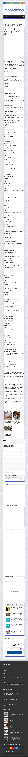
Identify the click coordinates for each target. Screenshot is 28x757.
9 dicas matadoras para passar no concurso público (8, 422)
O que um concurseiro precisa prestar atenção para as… (8, 435)
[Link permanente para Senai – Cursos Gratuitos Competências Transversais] (8, 620)
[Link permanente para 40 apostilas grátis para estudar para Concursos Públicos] (8, 609)
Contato (5, 667)
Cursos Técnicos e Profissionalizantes (14, 24)
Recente (12, 604)
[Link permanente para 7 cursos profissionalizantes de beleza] (6, 720)
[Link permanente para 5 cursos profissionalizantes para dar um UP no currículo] (6, 714)
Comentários (18, 604)
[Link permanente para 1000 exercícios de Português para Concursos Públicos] (8, 632)
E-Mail (5, 454)
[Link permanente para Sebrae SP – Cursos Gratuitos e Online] (8, 626)
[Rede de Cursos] (14, 11)
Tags (23, 604)
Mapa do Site (6, 670)
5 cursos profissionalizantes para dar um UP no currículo (16, 713)
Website (5, 457)
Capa (4, 24)
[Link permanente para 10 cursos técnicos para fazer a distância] (6, 726)
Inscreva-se (14, 653)
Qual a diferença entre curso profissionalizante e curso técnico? (16, 732)
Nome (5, 450)
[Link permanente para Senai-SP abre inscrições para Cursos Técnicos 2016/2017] (8, 614)
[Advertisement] (15, 21)
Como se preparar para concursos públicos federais (17, 422)
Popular (7, 604)
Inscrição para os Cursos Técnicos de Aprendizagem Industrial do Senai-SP (15, 738)
